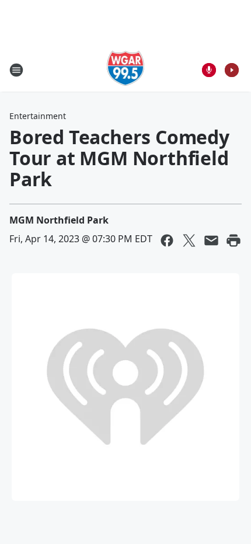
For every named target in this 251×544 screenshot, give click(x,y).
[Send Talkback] (209, 70)
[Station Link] (126, 70)
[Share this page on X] (189, 240)
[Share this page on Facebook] (167, 240)
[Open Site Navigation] (16, 70)
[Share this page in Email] (211, 240)
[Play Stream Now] (232, 70)
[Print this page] (233, 240)
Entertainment (37, 115)
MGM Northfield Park (59, 220)
